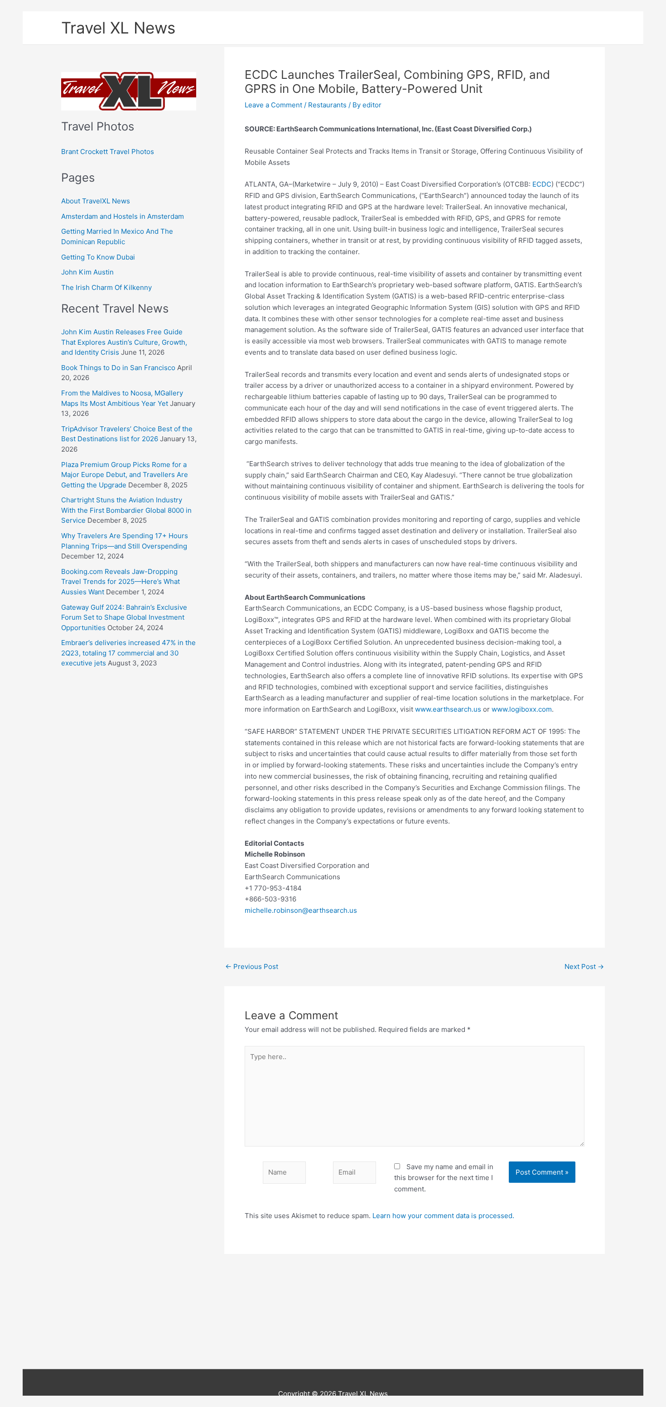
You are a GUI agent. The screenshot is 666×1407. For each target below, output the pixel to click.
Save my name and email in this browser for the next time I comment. (443, 1178)
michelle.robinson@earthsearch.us (301, 910)
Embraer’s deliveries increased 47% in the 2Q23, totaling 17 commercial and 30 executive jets (128, 652)
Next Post (584, 966)
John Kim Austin (87, 272)
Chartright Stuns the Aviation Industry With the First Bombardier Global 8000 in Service (126, 510)
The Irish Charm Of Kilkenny (106, 287)
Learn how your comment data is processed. (443, 1215)
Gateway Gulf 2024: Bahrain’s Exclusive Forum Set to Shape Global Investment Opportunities (124, 617)
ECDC (541, 184)
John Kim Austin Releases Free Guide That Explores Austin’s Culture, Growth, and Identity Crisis (124, 342)
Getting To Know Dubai (98, 257)
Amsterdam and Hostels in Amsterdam (122, 216)
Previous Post (251, 966)
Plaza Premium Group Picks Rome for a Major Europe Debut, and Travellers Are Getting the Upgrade (124, 474)
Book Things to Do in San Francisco (118, 367)
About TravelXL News (95, 201)
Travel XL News (118, 27)
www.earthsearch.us (448, 709)
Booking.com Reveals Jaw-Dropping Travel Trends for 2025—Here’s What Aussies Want (120, 581)
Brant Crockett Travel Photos (107, 151)
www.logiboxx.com (522, 709)
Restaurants (327, 105)
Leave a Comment (273, 105)
